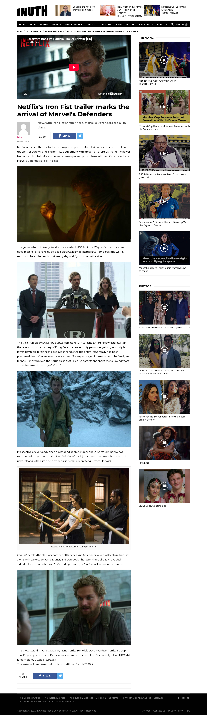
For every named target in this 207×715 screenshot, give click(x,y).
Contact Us (159, 710)
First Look (144, 462)
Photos (162, 24)
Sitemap (159, 697)
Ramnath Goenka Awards (136, 697)
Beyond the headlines (139, 24)
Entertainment (74, 24)
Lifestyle (106, 24)
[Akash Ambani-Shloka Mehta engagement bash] (164, 308)
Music (119, 24)
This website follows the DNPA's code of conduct (47, 701)
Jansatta (114, 697)
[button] (182, 24)
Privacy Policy (175, 710)
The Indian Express (54, 697)
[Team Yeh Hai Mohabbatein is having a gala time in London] (164, 397)
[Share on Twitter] (80, 136)
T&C (188, 710)
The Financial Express (80, 697)
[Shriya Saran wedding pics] (164, 486)
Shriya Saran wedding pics (152, 506)
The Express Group (29, 697)
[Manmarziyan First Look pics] (164, 443)
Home (22, 24)
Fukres (20, 137)
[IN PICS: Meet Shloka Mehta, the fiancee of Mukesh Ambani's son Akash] (164, 351)
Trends (92, 24)
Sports (56, 24)
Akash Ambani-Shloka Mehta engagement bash (164, 327)
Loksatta (101, 697)
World (44, 24)
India (33, 24)
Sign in (180, 24)
